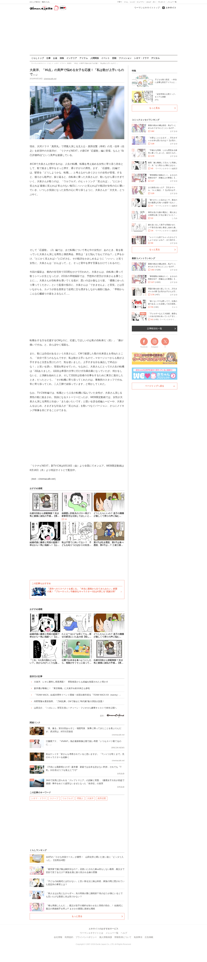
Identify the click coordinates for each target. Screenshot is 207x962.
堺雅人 (80, 798)
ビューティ (140, 2)
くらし (126, 2)
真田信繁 (101, 798)
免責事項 (138, 937)
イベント (105, 58)
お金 (55, 58)
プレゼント (161, 2)
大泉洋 (90, 798)
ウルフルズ (67, 798)
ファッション (125, 58)
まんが (148, 2)
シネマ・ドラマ (141, 58)
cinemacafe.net (50, 79)
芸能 (114, 58)
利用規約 (69, 937)
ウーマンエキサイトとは (91, 933)
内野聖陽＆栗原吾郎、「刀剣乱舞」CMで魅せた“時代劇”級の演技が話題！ (69, 701)
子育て (119, 2)
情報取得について (122, 937)
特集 (134, 71)
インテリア (71, 58)
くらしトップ (37, 58)
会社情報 (58, 937)
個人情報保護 (105, 937)
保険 (62, 58)
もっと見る (77, 916)
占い (154, 2)
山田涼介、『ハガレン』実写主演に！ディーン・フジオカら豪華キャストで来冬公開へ (75, 708)
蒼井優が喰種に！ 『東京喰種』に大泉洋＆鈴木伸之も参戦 (62, 688)
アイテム (83, 58)
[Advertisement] (103, 33)
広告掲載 (149, 937)
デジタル (155, 58)
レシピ (132, 2)
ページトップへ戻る (154, 386)
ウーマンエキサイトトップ (147, 7)
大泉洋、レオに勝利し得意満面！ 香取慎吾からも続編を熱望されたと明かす (71, 682)
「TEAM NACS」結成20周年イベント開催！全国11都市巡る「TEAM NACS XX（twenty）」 (77, 695)
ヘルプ (124, 933)
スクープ (54, 798)
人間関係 (94, 58)
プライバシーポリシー (86, 937)
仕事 (48, 58)
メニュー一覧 (172, 2)
